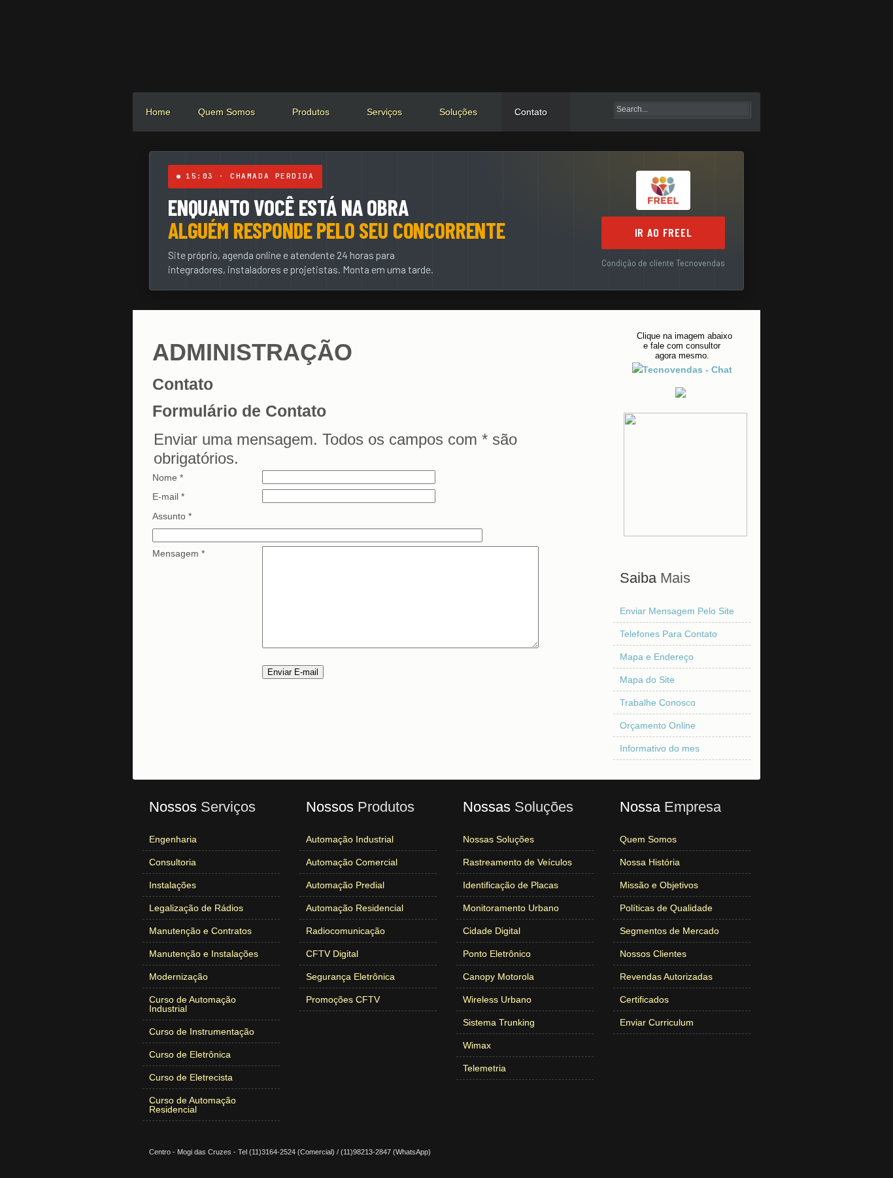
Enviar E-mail (292, 672)
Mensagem (178, 553)
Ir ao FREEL (663, 232)
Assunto (172, 516)
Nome (167, 477)
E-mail (168, 496)
